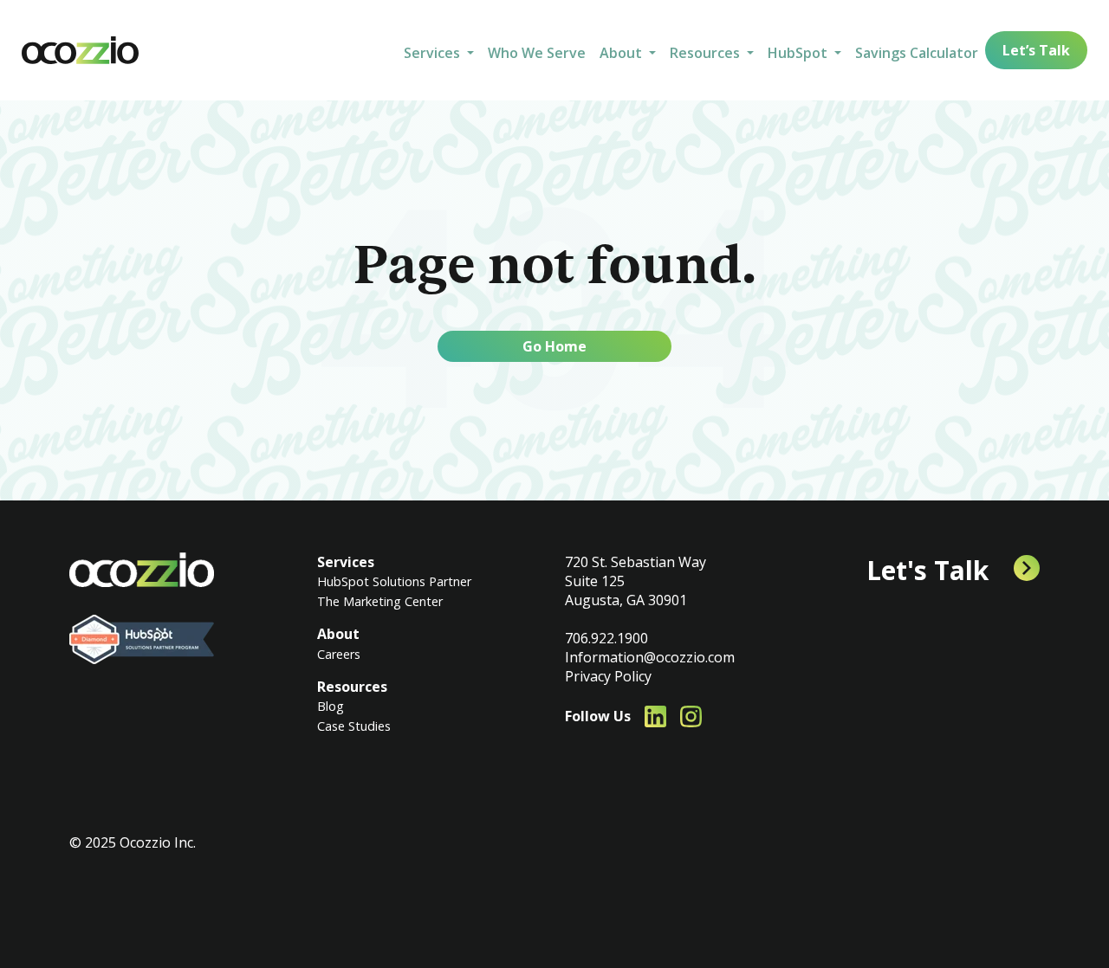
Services (345, 561)
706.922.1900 (606, 638)
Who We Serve (537, 52)
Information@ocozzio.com (650, 657)
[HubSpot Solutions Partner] (141, 639)
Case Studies (354, 726)
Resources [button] (706, 52)
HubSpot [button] (799, 52)
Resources (352, 686)
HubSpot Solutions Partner (394, 581)
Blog (330, 706)
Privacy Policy (608, 676)
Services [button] (434, 52)
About (338, 633)
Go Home (554, 346)
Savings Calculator (916, 52)
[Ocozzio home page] (141, 569)
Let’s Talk (1036, 50)
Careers (338, 654)
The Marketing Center (380, 601)
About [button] (622, 52)
